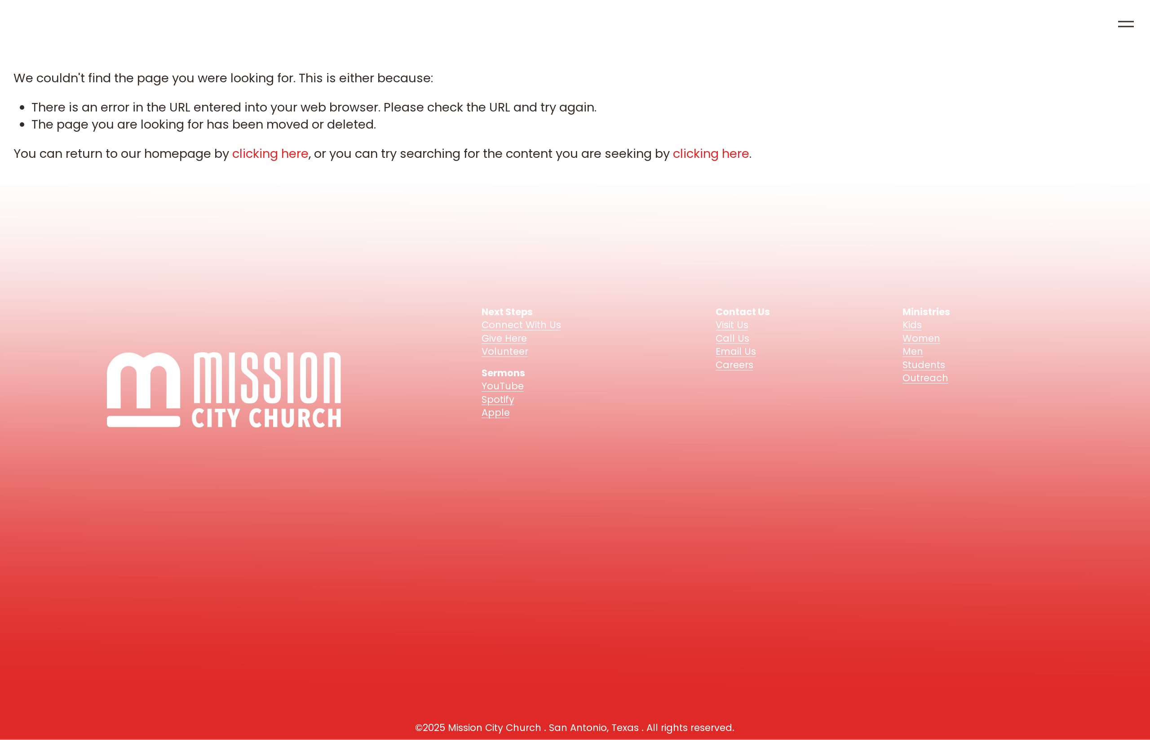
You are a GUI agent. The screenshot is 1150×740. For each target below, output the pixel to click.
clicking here (270, 153)
